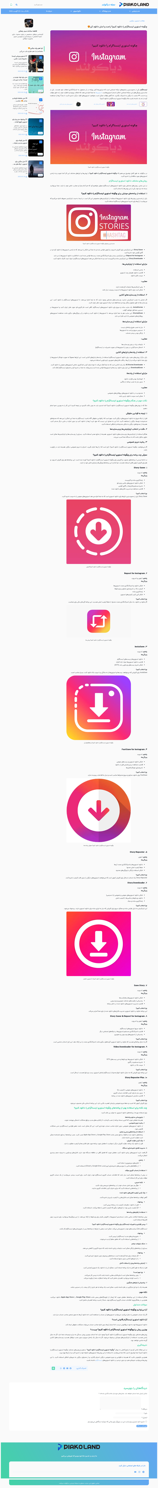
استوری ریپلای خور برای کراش (66, 104)
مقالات (142, 21)
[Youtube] (135, 1472)
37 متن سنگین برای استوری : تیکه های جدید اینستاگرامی (19, 164)
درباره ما (49, 11)
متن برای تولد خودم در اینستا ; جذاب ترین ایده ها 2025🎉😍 (19, 80)
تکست (40, 91)
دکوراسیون (77, 11)
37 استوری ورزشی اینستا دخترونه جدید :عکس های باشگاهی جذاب (19, 58)
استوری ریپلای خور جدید (132, 104)
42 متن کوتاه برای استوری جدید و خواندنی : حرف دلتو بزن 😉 (19, 143)
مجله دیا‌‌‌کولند (108, 4)
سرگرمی (132, 21)
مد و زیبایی (136, 11)
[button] (70, 1368)
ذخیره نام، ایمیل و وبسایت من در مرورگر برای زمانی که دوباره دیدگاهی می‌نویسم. (116, 1422)
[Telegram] (143, 1472)
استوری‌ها (98, 92)
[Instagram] (139, 1472)
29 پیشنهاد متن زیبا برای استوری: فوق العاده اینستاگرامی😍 (19, 122)
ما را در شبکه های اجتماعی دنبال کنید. (131, 1465)
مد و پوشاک (106, 11)
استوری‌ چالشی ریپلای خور (99, 104)
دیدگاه (144, 1409)
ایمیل (144, 1417)
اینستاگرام (98, 1360)
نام (145, 1413)
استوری (137, 21)
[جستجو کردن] (16, 5)
